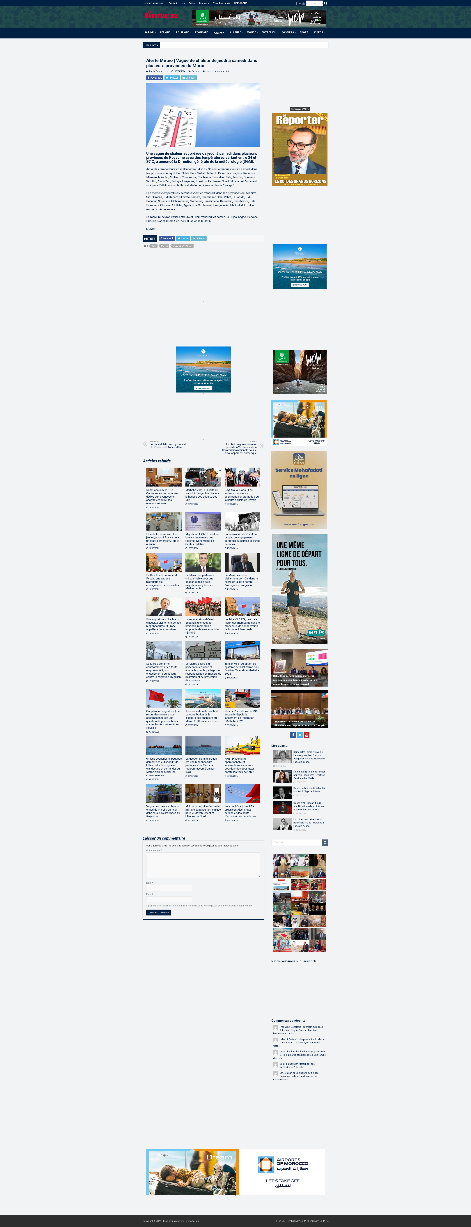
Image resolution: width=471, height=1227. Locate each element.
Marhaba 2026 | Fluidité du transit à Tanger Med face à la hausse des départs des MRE (202, 495)
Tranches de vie (221, 3)
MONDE (251, 32)
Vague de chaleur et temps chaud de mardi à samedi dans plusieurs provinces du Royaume (163, 811)
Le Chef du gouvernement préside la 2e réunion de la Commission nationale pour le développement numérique (239, 447)
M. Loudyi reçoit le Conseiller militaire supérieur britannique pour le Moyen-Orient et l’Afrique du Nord (203, 811)
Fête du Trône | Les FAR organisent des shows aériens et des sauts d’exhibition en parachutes (240, 811)
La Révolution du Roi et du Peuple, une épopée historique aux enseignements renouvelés (162, 580)
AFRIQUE (165, 32)
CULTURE (235, 32)
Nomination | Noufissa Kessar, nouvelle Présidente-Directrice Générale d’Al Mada (309, 775)
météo (164, 246)
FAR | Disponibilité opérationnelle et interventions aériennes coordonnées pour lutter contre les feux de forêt (239, 765)
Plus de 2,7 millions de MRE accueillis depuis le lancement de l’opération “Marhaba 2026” (241, 716)
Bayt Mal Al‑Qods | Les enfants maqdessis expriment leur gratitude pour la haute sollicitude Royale (242, 495)
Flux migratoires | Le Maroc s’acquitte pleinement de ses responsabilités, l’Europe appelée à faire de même (163, 624)
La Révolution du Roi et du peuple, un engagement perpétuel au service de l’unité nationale (242, 539)
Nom (149, 882)
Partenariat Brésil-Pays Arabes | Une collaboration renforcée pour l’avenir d (201, 45)
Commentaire (154, 850)
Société (196, 71)
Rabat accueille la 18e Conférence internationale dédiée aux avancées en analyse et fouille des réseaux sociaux (162, 496)
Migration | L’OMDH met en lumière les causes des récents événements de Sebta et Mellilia (202, 539)
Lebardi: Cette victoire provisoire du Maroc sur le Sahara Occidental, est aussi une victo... (299, 1042)
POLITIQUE (182, 32)
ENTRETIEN (269, 32)
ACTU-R (149, 32)
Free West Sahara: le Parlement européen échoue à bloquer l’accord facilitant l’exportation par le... (298, 1030)
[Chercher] (325, 3)
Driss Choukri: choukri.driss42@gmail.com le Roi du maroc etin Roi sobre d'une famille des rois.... (299, 1055)
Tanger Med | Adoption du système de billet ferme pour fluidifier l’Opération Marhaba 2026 (242, 668)
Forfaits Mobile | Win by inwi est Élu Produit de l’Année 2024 (168, 444)
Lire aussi (204, 3)
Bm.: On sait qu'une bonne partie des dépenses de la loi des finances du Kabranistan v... (295, 1076)
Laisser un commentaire (218, 71)
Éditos (192, 3)
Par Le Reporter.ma (158, 71)
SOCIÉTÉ (219, 33)
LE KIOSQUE (240, 3)
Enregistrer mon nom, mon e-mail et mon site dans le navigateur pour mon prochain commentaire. (201, 905)
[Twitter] (299, 3)
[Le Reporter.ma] (161, 14)
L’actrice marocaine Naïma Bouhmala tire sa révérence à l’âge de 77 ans (308, 822)
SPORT (304, 32)
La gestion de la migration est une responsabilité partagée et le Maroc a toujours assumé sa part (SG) (201, 765)
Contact (173, 3)
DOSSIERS (287, 32)
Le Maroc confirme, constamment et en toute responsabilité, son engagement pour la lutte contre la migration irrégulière (164, 670)
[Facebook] (296, 3)
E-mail (150, 894)
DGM (153, 246)
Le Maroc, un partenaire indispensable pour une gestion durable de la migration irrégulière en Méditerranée (199, 582)
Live (182, 3)
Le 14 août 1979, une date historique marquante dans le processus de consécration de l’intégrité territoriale (242, 624)
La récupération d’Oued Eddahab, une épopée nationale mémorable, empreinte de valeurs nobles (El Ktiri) (202, 626)
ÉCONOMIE (201, 32)
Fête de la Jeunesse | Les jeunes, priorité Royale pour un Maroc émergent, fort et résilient (162, 539)
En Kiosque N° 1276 (300, 109)
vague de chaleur (182, 246)
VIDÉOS (318, 32)
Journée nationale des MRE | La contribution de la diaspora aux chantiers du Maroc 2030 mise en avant (202, 716)
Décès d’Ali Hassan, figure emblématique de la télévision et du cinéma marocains (309, 806)
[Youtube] (303, 3)
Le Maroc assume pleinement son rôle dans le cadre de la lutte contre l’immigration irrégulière (241, 580)
